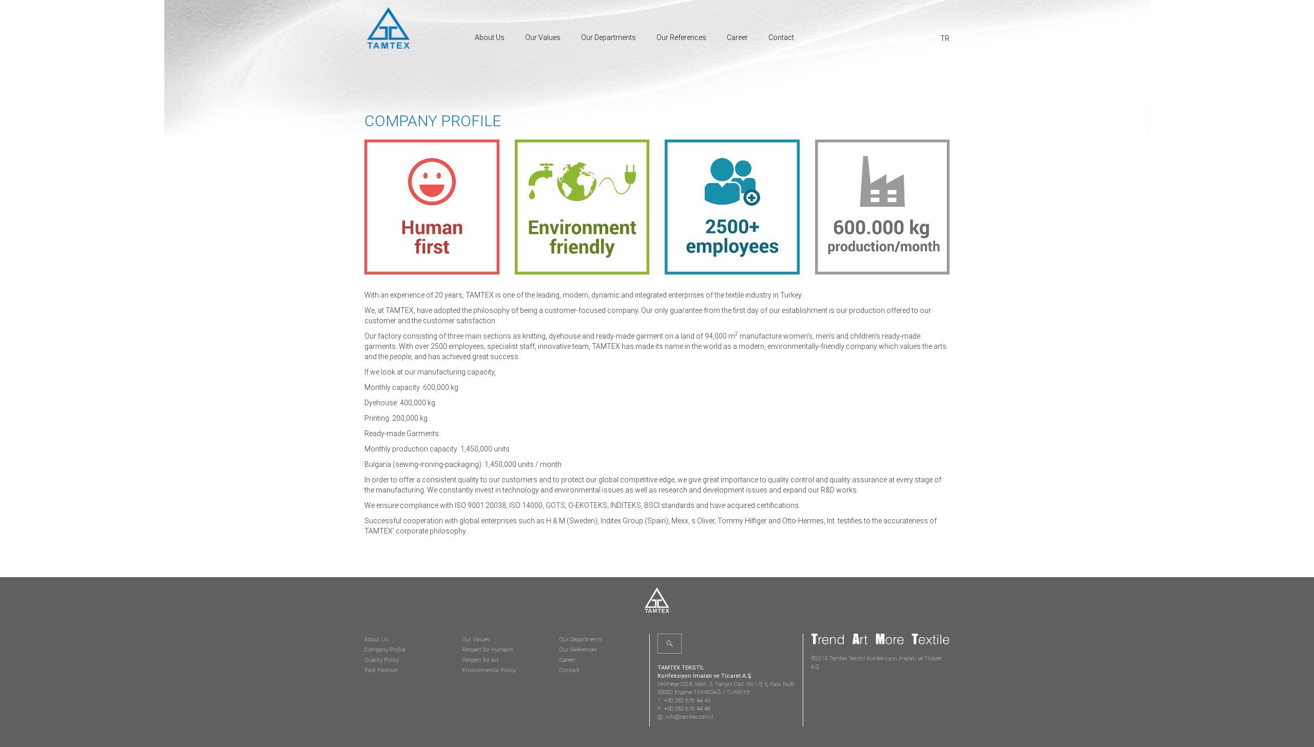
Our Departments (608, 37)
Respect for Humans (487, 649)
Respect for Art (480, 660)
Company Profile (384, 649)
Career (737, 37)
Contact (781, 37)
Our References (681, 37)
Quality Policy (381, 660)
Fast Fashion (381, 670)
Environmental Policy (489, 670)
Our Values (543, 37)
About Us (490, 37)
